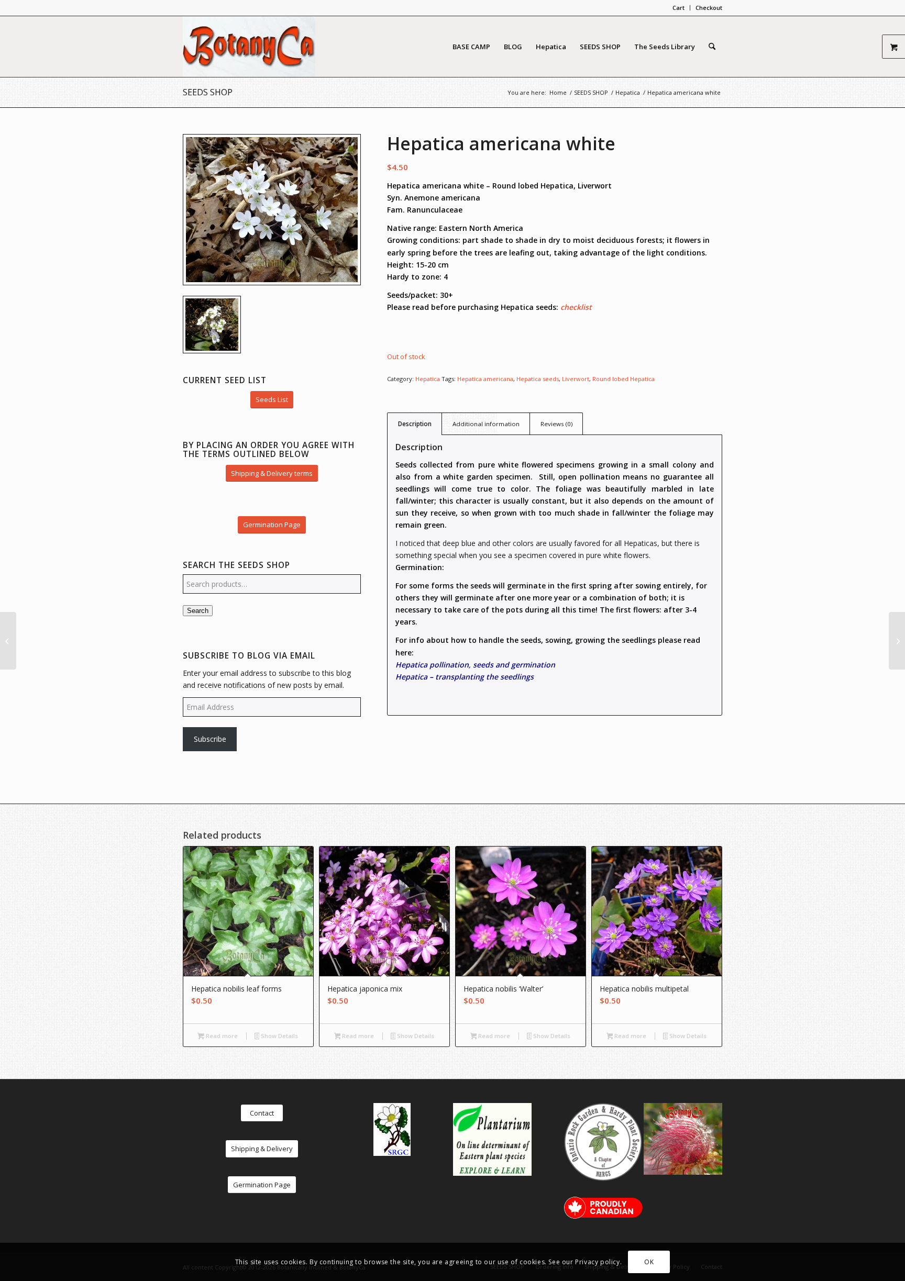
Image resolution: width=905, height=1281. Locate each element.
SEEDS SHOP (208, 92)
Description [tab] (415, 424)
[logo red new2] (249, 46)
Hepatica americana (485, 379)
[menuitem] (678, 7)
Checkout (709, 8)
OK (649, 1261)
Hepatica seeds (537, 379)
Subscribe (210, 739)
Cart (678, 8)
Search (197, 611)
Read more (221, 1036)
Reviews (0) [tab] (556, 424)
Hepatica (427, 379)
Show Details (278, 1036)
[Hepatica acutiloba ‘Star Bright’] (897, 641)
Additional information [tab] (486, 424)
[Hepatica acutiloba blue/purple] (8, 641)
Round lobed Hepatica (623, 379)
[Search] (712, 46)
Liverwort (575, 379)
